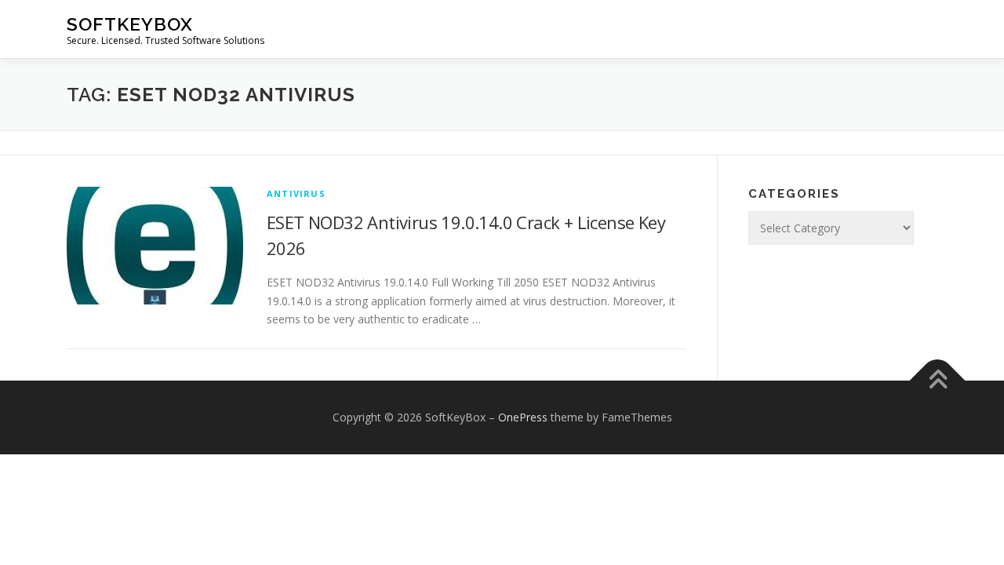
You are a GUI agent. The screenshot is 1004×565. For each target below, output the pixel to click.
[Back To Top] (938, 381)
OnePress (522, 417)
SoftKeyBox (130, 24)
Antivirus (296, 193)
